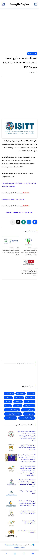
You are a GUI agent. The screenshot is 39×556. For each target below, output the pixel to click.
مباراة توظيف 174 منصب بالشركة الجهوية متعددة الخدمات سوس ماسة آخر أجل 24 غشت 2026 (27, 503)
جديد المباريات (32, 53)
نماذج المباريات (12, 418)
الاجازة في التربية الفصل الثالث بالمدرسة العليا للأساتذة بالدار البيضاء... (29, 273)
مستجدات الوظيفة (29, 406)
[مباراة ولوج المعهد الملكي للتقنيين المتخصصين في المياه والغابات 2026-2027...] (28, 241)
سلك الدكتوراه (8, 398)
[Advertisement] (19, 31)
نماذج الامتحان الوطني (28, 418)
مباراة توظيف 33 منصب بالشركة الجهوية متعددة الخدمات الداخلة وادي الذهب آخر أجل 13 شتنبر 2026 (26, 483)
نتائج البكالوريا (30, 410)
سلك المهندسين (30, 402)
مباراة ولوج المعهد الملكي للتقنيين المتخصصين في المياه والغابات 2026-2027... (29, 252)
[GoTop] (6, 554)
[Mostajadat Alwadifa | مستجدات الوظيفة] (19, 4)
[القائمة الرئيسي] (35, 4)
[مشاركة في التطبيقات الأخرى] (12, 222)
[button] (29, 222)
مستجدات (8, 402)
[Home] (32, 554)
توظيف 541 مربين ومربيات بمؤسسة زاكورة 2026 (28, 522)
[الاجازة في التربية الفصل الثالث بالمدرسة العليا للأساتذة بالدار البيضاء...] (28, 262)
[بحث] (3, 4)
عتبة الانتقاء (18, 402)
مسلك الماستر (17, 406)
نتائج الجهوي (31, 414)
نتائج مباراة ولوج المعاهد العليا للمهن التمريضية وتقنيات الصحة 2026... (10, 252)
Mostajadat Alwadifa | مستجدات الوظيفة (15, 546)
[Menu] (15, 554)
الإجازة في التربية (9, 393)
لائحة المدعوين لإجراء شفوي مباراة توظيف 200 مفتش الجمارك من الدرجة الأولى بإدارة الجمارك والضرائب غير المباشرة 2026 (26, 458)
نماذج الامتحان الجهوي (15, 414)
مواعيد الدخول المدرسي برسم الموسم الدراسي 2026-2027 (27, 512)
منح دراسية (8, 406)
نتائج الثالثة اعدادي (14, 410)
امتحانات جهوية (30, 398)
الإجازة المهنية (20, 393)
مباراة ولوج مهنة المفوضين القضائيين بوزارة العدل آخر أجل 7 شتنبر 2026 (27, 447)
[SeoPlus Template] (33, 545)
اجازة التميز (31, 393)
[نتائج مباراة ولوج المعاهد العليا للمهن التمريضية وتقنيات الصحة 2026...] (10, 241)
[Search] (24, 554)
